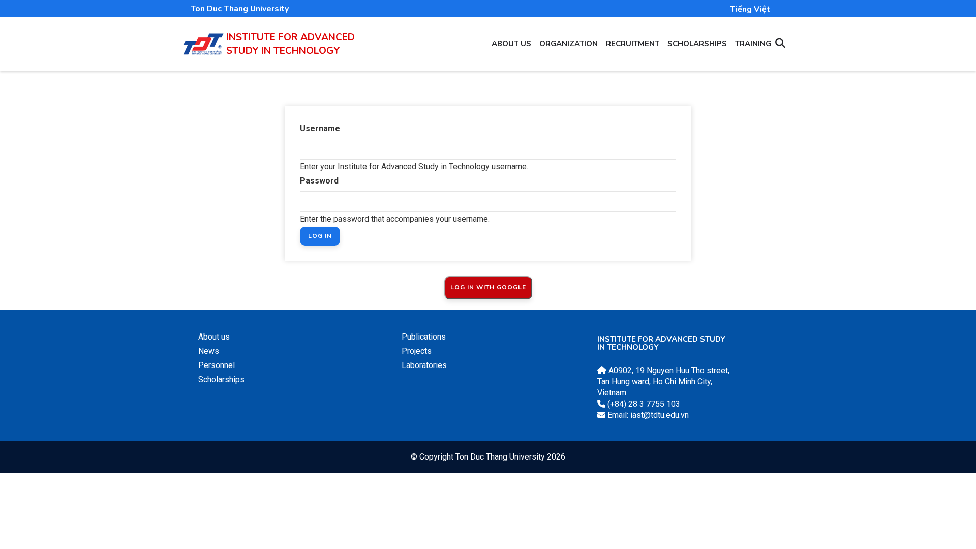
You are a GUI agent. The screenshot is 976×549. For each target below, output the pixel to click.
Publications (424, 337)
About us (511, 44)
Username (320, 128)
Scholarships (697, 44)
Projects (417, 351)
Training (753, 44)
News (208, 351)
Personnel (216, 365)
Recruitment (632, 44)
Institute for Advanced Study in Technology (290, 43)
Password (319, 181)
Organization (568, 44)
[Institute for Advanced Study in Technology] (203, 38)
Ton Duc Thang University (240, 8)
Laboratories (424, 365)
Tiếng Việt (750, 9)
